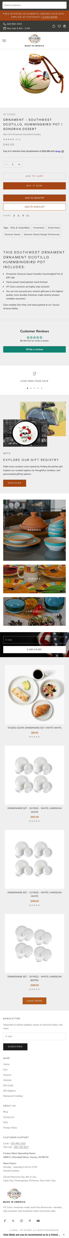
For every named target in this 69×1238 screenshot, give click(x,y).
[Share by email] (27, 215)
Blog (5, 1111)
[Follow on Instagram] (21, 1220)
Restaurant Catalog (12, 1095)
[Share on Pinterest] (23, 215)
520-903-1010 (14, 23)
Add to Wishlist (34, 206)
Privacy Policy (10, 1127)
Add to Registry (34, 197)
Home (6, 1064)
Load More (34, 1000)
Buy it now (34, 185)
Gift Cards (8, 1085)
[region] (34, 377)
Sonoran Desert (12, 234)
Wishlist (7, 1080)
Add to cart (35, 176)
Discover (15, 483)
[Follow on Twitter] (13, 1220)
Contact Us (8, 1117)
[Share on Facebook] (14, 215)
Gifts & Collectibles (20, 227)
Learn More (50, 17)
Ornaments (38, 227)
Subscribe (34, 649)
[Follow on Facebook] (4, 1220)
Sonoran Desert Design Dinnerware (41, 234)
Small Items (54, 227)
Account (7, 1074)
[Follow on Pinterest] (29, 1220)
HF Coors (9, 114)
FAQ (5, 1122)
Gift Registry (9, 1090)
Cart (5, 1069)
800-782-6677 (21, 1147)
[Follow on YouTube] (38, 1220)
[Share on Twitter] (18, 215)
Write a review (34, 349)
